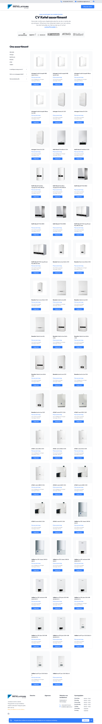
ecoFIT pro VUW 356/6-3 (61, 673)
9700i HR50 (59, 224)
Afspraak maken (87, 6)
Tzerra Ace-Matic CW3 (61, 262)
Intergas (12, 54)
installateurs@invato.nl (66, 706)
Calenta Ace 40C (81, 300)
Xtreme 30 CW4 (80, 111)
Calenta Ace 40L (38, 336)
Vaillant (11, 64)
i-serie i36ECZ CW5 (59, 448)
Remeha (11, 59)
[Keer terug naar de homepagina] (18, 6)
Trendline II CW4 (60, 149)
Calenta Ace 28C (59, 300)
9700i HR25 (80, 186)
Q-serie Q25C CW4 (59, 485)
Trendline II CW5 (81, 149)
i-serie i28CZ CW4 (37, 448)
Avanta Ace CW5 (38, 412)
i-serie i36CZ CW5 (80, 448)
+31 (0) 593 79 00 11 (66, 705)
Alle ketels (12, 52)
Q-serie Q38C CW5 (80, 485)
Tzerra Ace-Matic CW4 (82, 262)
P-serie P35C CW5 (80, 412)
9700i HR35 (37, 224)
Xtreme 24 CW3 (59, 111)
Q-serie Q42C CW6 (38, 521)
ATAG (11, 62)
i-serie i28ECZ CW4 (38, 485)
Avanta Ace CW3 (59, 374)
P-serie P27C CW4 (59, 412)
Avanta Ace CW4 (81, 374)
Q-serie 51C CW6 (59, 521)
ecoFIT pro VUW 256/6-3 (82, 635)
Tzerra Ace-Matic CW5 (39, 300)
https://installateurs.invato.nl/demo (16, 709)
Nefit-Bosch (12, 57)
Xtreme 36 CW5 (37, 149)
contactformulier (50, 27)
